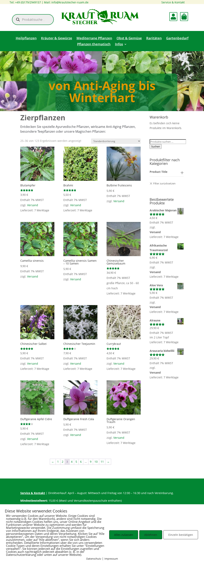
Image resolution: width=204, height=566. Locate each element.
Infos (119, 44)
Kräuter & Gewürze (56, 38)
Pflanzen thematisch (94, 44)
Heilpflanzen (26, 38)
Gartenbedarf (177, 38)
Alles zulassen (123, 535)
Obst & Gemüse (129, 38)
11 (102, 462)
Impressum (111, 558)
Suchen (155, 146)
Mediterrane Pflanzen (94, 38)
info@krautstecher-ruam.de (69, 2)
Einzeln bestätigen (180, 535)
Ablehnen (150, 535)
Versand (32, 205)
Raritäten (154, 38)
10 (96, 462)
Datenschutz (93, 558)
